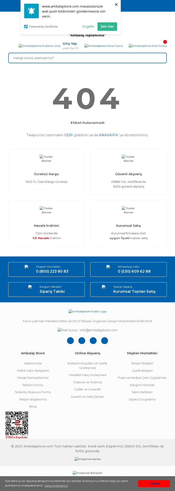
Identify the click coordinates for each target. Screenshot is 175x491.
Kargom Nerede (142, 385)
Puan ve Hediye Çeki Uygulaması (142, 377)
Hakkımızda (33, 363)
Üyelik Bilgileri (142, 370)
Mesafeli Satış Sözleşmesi (87, 375)
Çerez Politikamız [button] (56, 485)
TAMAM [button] (154, 483)
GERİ (68, 135)
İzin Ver (107, 26)
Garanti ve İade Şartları (87, 396)
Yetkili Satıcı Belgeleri (33, 370)
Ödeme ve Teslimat (87, 382)
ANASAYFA (108, 135)
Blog (32, 406)
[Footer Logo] (87, 311)
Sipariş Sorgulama (142, 399)
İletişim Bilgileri (142, 363)
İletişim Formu (32, 385)
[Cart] (148, 46)
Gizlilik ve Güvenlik (87, 389)
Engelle (88, 26)
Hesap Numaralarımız (33, 377)
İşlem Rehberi (142, 392)
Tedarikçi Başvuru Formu (33, 392)
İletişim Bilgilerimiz (32, 399)
